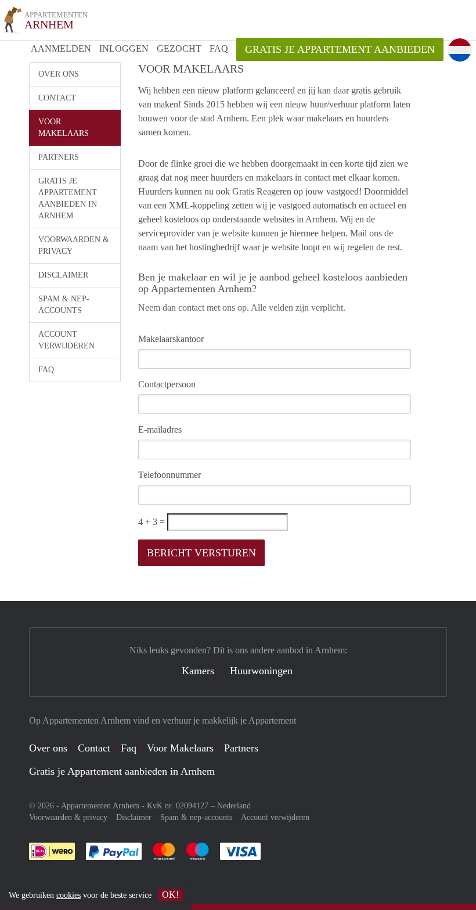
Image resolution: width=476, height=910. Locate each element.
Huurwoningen (261, 671)
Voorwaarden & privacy (73, 245)
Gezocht (179, 48)
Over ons (58, 74)
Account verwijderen (66, 340)
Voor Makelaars (63, 127)
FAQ (219, 48)
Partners (58, 157)
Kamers (198, 671)
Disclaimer (63, 275)
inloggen (124, 48)
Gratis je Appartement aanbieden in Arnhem (67, 198)
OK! (170, 895)
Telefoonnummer (169, 475)
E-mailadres (160, 429)
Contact (57, 97)
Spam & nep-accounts (63, 304)
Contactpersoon (167, 384)
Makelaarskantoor (171, 339)
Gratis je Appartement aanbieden (340, 49)
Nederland (234, 805)
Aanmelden (61, 48)
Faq (128, 748)
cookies (68, 895)
